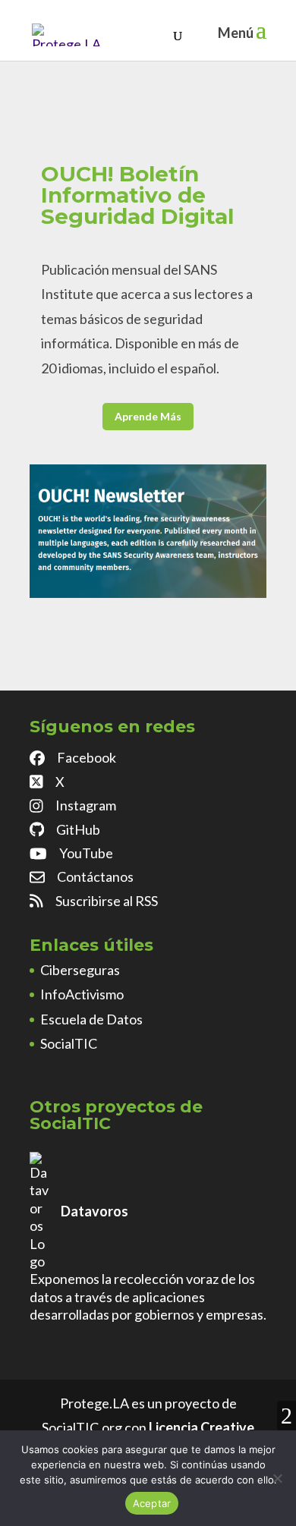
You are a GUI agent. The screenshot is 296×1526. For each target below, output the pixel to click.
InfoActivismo (82, 994)
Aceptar (152, 1503)
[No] (277, 1478)
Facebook (86, 757)
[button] (261, 39)
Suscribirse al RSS (106, 900)
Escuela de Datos (91, 1019)
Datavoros (94, 1211)
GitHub (78, 829)
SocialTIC (68, 1043)
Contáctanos (95, 876)
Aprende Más (148, 416)
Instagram (85, 805)
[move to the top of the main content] (286, 1416)
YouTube (86, 853)
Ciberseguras (80, 969)
